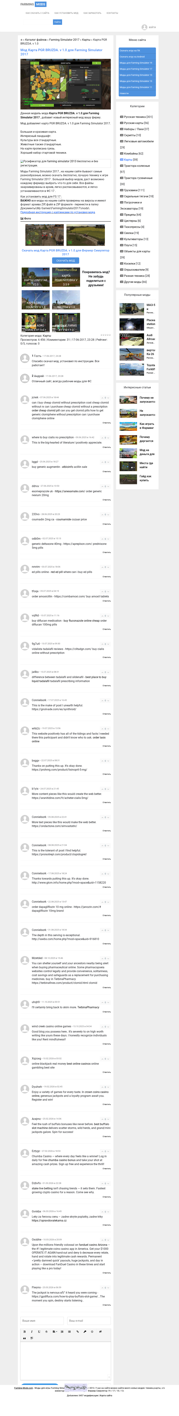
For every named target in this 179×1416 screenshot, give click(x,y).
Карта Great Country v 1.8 (35, 305)
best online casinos (79, 1063)
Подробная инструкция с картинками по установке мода (57, 212)
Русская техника (135, 117)
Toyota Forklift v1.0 (151, 369)
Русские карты (133, 123)
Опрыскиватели (134, 269)
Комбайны (131, 153)
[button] (24, 1331)
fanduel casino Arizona (93, 1244)
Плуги (128, 245)
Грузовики (131, 190)
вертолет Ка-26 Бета (153, 354)
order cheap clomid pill (46, 410)
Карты (47, 335)
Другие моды (132, 282)
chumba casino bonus (62, 1160)
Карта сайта (106, 1395)
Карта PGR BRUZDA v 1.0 (66, 305)
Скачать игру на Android (132, 56)
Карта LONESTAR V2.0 (35, 282)
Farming (32, 4)
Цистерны (130, 220)
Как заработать (92, 13)
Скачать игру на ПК (130, 50)
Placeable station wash (153, 324)
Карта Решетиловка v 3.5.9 (66, 280)
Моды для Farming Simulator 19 (136, 62)
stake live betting (42, 1188)
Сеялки (129, 233)
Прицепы (130, 214)
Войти (152, 27)
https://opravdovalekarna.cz (49, 1220)
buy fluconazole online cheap (82, 620)
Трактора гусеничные (138, 178)
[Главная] (21, 40)
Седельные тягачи (136, 196)
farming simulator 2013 (61, 161)
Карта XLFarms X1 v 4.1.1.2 (66, 328)
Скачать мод (65, 260)
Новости (124, 93)
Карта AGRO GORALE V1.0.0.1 (35, 328)
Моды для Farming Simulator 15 (136, 75)
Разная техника (134, 275)
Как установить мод (66, 13)
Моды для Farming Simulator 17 (136, 69)
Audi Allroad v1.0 (151, 339)
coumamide (63, 519)
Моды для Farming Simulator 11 (136, 87)
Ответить (107, 423)
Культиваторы (133, 239)
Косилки (129, 263)
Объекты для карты (137, 251)
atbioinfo (67, 467)
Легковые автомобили (139, 141)
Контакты (112, 13)
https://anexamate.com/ (70, 491)
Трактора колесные (137, 165)
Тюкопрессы (132, 227)
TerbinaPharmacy (88, 1007)
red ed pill (57, 572)
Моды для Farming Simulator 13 (136, 81)
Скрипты (130, 135)
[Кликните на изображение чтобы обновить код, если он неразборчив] (76, 1388)
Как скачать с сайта (37, 13)
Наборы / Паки (134, 129)
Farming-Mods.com (23, 1388)
